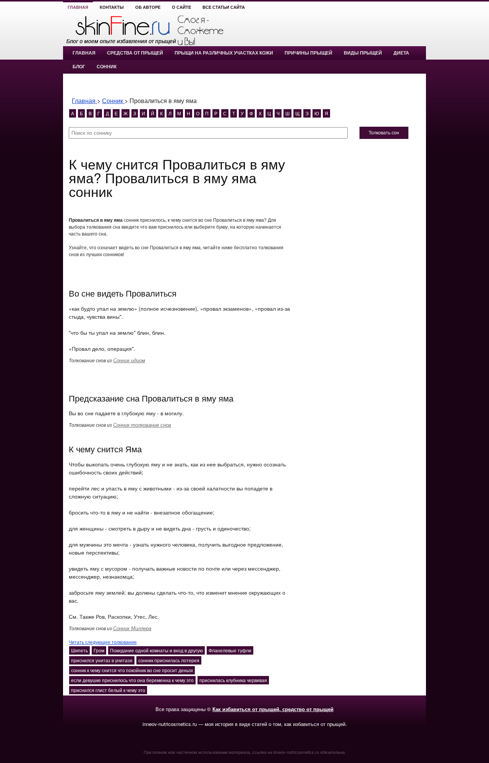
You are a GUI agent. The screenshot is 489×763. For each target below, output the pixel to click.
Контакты (112, 7)
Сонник (107, 66)
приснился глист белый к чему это (108, 690)
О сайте (181, 7)
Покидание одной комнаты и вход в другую (156, 650)
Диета (401, 53)
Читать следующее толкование (103, 642)
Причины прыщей (308, 53)
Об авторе (147, 7)
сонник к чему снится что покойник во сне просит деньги (132, 670)
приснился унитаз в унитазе (102, 660)
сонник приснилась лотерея (168, 660)
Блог (79, 66)
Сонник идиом (129, 360)
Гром (99, 650)
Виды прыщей (363, 53)
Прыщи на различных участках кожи (224, 53)
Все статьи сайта (223, 7)
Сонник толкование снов (142, 424)
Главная (78, 7)
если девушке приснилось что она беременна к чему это (132, 680)
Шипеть (79, 650)
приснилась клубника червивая (233, 680)
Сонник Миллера (132, 628)
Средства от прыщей (135, 53)
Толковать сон (384, 133)
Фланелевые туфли (230, 650)
